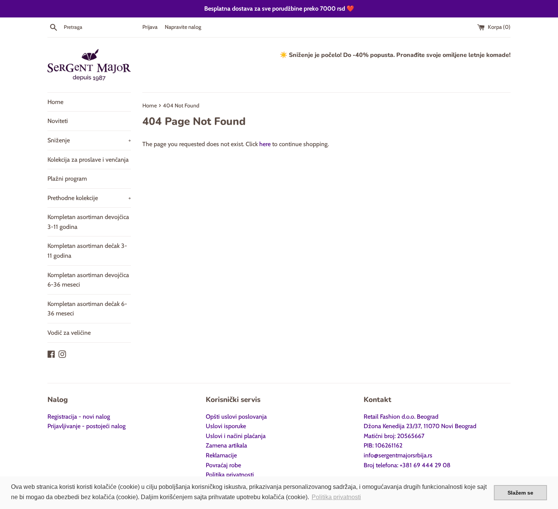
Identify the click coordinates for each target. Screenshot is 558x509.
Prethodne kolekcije (89, 198)
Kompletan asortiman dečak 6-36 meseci (87, 308)
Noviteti (57, 120)
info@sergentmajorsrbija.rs (398, 455)
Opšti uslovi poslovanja (236, 416)
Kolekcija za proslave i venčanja (88, 159)
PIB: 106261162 (383, 445)
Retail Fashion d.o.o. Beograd (401, 416)
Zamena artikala (226, 445)
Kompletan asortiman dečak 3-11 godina (87, 250)
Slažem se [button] (520, 493)
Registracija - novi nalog (78, 416)
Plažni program (67, 178)
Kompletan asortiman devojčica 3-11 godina (88, 221)
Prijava (150, 27)
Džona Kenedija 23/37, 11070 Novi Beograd (420, 426)
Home (55, 102)
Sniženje (89, 140)
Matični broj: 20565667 (394, 436)
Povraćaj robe (223, 465)
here (265, 144)
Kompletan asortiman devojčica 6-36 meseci (88, 279)
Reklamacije (221, 455)
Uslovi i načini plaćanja (236, 436)
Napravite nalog (183, 27)
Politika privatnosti (230, 474)
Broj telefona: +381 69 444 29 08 (407, 465)
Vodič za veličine (69, 332)
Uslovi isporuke (226, 426)
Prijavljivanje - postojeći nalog (86, 426)
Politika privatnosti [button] (336, 497)
